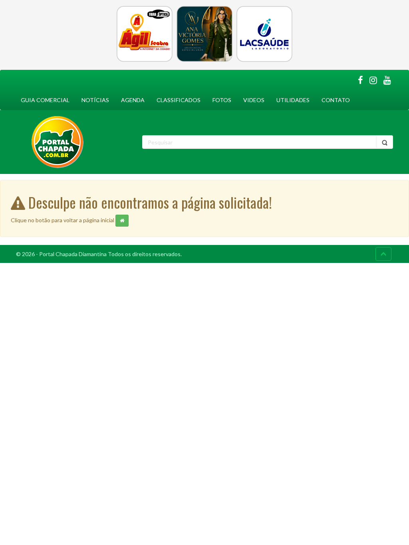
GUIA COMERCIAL (45, 100)
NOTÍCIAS (95, 100)
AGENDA (133, 100)
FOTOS (221, 100)
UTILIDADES (293, 100)
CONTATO (336, 100)
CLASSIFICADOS (179, 100)
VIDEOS (253, 100)
